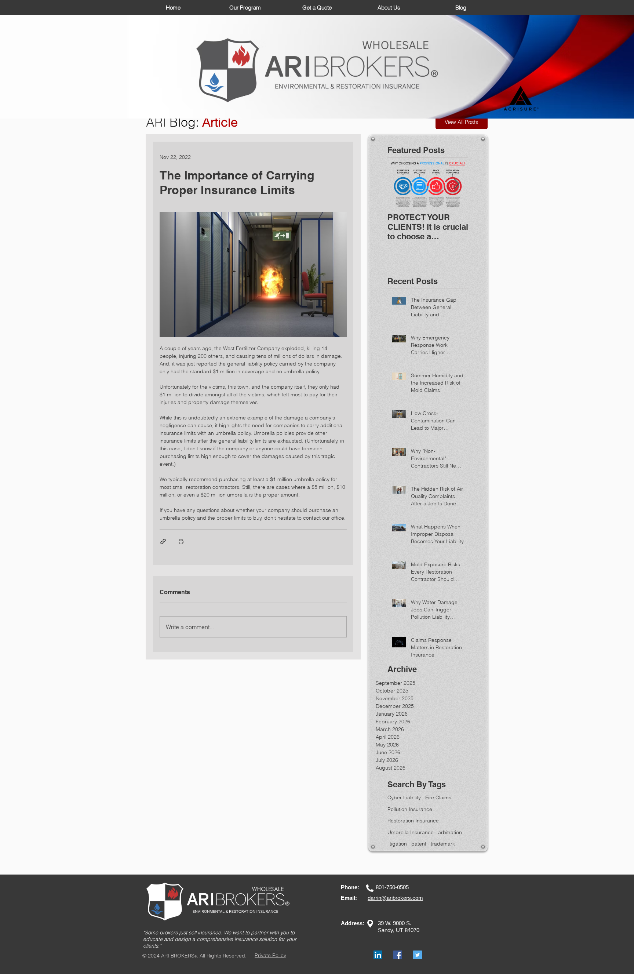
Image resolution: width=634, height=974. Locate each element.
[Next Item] (456, 184)
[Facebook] (397, 955)
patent (418, 843)
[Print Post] (181, 541)
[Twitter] (417, 955)
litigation (397, 843)
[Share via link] (163, 541)
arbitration (450, 832)
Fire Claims (438, 797)
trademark (443, 843)
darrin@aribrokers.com (395, 898)
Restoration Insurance (413, 820)
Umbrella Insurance (410, 832)
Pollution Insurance (409, 809)
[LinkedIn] (378, 955)
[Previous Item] (399, 184)
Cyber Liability (404, 797)
